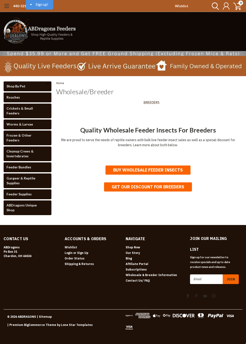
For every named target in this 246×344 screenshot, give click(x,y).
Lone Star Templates (77, 325)
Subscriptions (136, 269)
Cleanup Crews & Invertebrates (20, 153)
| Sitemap (44, 316)
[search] (214, 6)
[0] (235, 6)
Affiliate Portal (137, 264)
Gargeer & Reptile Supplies (20, 180)
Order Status (75, 258)
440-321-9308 (24, 6)
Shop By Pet (15, 86)
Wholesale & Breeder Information (151, 275)
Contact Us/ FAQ (138, 280)
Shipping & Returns (79, 264)
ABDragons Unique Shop (21, 207)
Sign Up (82, 253)
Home (60, 83)
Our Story (133, 253)
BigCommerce (34, 325)
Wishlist (181, 6)
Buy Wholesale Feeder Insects (148, 170)
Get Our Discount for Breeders (148, 187)
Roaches (13, 97)
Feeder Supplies (19, 194)
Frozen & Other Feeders (18, 137)
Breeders (152, 102)
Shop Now (133, 247)
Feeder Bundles (18, 167)
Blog (129, 258)
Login (69, 253)
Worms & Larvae (19, 124)
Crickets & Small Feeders (19, 110)
